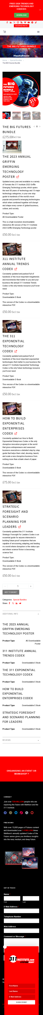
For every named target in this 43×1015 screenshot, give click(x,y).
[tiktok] (21, 812)
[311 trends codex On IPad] (12, 249)
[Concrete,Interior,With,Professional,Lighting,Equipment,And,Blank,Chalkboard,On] (12, 147)
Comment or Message (14, 936)
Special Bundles (16, 60)
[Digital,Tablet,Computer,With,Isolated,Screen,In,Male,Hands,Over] (12, 326)
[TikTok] (36, 22)
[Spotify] (32, 22)
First (5, 902)
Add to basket (11, 592)
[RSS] (21, 22)
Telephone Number (12, 916)
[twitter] (26, 812)
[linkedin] (15, 812)
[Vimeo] (25, 22)
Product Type (8, 213)
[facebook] (5, 812)
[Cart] (5, 31)
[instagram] (10, 812)
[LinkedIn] (11, 22)
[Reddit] (20, 603)
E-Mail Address (11, 907)
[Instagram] (18, 22)
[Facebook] (7, 22)
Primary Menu (38, 32)
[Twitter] (14, 22)
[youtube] (32, 812)
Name (7, 894)
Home (5, 60)
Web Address (10, 926)
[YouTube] (28, 22)
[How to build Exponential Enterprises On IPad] (12, 408)
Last (24, 902)
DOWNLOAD (21, 15)
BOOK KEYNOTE (22, 26)
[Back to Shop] (37, 126)
